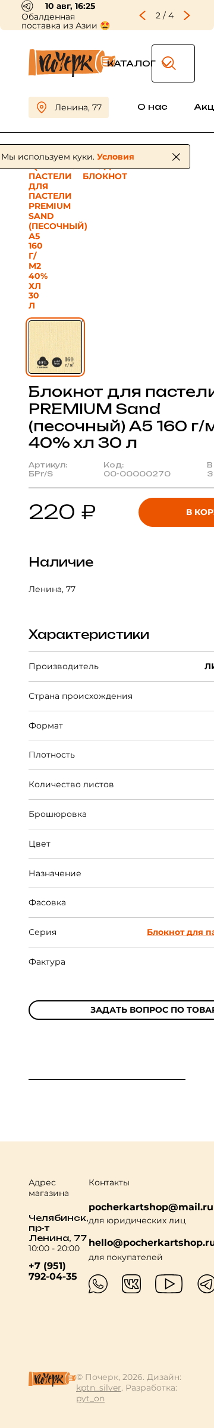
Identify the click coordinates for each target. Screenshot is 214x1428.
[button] (143, 15)
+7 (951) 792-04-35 (53, 1271)
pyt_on (90, 1398)
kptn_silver (98, 1387)
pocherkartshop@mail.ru (151, 1207)
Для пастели (76, 171)
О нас (152, 106)
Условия (115, 156)
